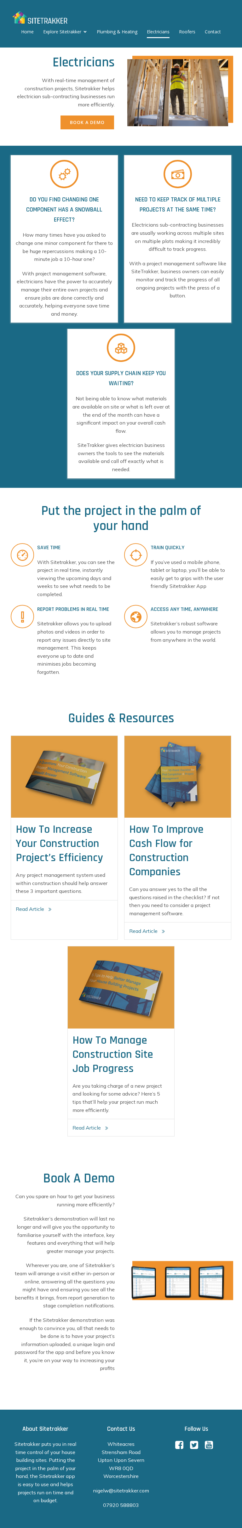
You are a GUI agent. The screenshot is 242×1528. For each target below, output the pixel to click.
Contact (213, 32)
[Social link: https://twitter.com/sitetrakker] (196, 1445)
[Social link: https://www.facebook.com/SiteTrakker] (181, 1445)
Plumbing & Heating (117, 32)
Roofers (187, 32)
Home (27, 32)
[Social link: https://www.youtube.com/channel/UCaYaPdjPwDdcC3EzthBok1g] (211, 1445)
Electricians (158, 32)
